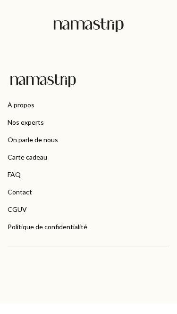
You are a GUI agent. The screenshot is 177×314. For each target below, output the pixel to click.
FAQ (14, 174)
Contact (20, 192)
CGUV (17, 209)
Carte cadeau (27, 157)
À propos (21, 105)
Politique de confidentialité (47, 227)
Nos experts (26, 122)
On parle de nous (33, 140)
